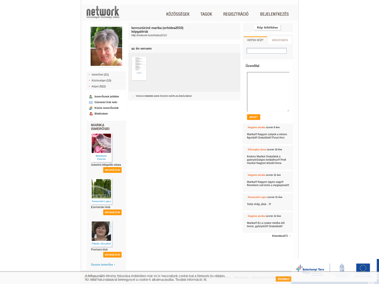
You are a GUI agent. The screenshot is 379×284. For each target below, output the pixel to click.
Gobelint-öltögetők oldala (106, 164)
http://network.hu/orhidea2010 (149, 35)
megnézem (112, 170)
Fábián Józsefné (101, 243)
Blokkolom (101, 113)
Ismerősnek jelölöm (107, 96)
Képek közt (255, 40)
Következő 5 (280, 235)
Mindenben (280, 40)
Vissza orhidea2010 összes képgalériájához (163, 96)
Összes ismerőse (102, 264)
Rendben (283, 278)
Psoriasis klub (99, 249)
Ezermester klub (100, 207)
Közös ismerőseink (107, 108)
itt (205, 279)
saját (138, 72)
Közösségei (99, 80)
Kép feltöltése (267, 27)
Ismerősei (97, 74)
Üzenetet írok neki (106, 102)
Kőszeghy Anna (257, 149)
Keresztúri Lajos (101, 201)
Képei (95, 86)
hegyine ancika (256, 127)
